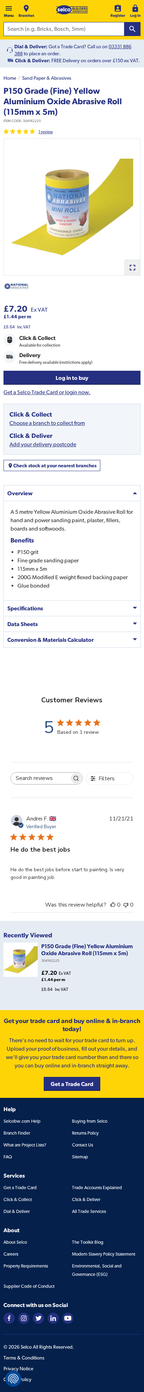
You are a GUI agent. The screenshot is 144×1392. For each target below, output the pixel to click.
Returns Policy (85, 1133)
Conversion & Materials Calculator (50, 640)
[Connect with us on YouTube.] (67, 1317)
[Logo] (72, 9)
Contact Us (82, 1145)
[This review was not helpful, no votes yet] (125, 905)
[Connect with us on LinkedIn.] (53, 1317)
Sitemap (80, 1156)
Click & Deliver (86, 1199)
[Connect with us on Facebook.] (9, 1317)
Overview (20, 493)
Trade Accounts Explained (97, 1187)
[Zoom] (132, 267)
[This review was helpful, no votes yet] (112, 905)
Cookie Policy (17, 1379)
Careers (10, 1254)
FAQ (7, 1156)
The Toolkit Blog (87, 1242)
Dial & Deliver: (31, 46)
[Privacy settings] (13, 1379)
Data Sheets (22, 624)
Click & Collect (17, 1199)
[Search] (132, 29)
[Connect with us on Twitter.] (38, 1317)
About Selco (15, 1242)
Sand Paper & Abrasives (46, 78)
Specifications (25, 608)
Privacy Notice (18, 1368)
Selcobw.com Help (22, 1121)
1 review (45, 131)
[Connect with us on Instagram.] (23, 1317)
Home (9, 78)
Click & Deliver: (32, 60)
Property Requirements (25, 1266)
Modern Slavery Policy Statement (103, 1254)
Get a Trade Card (20, 1187)
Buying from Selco (89, 1121)
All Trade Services (89, 1211)
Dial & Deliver (16, 1211)
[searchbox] (40, 778)
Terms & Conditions (23, 1358)
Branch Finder (16, 1133)
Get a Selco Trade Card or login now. (47, 392)
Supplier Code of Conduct (29, 1286)
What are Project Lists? (24, 1145)
